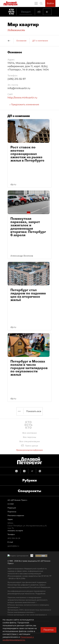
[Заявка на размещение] (47, 12)
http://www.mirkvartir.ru (22, 97)
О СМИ (11, 504)
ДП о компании (40, 40)
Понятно (48, 629)
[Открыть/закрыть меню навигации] (36, 3)
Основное (21, 40)
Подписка (12, 512)
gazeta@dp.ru (13, 546)
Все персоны (29, 437)
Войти (50, 3)
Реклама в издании (16, 515)
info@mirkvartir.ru (19, 88)
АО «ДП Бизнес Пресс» (17, 500)
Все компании (29, 433)
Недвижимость (16, 30)
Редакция (12, 508)
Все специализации (29, 441)
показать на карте (15, 531)
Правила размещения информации (29, 450)
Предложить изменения (24, 104)
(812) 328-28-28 (14, 538)
